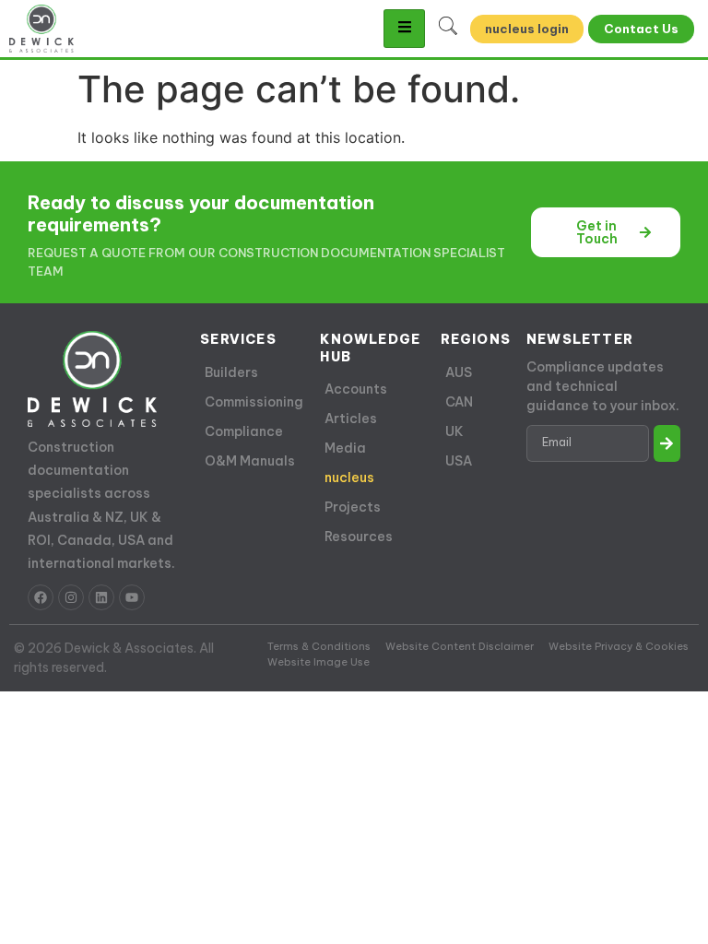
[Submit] (667, 443)
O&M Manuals (250, 461)
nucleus (349, 477)
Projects (352, 507)
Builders (231, 372)
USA (458, 461)
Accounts (355, 389)
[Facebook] (40, 597)
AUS (458, 372)
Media (345, 448)
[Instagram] (71, 597)
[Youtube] (132, 597)
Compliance (244, 431)
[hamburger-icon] (404, 28)
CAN (459, 402)
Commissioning (254, 402)
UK (454, 431)
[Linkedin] (101, 597)
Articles (350, 418)
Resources (358, 536)
